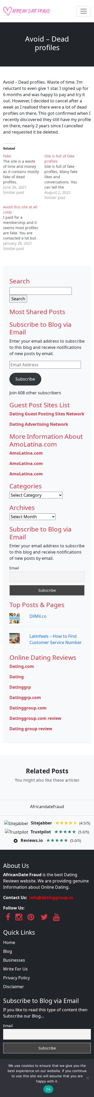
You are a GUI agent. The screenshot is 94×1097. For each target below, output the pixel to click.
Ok (48, 1089)
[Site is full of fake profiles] (65, 177)
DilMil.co (38, 616)
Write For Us (15, 969)
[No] (87, 1078)
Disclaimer (13, 986)
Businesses (14, 960)
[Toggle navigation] (83, 11)
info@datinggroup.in (51, 897)
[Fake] (23, 174)
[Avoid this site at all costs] (23, 227)
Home (9, 942)
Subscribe (25, 379)
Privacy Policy (16, 978)
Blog (7, 951)
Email (14, 568)
